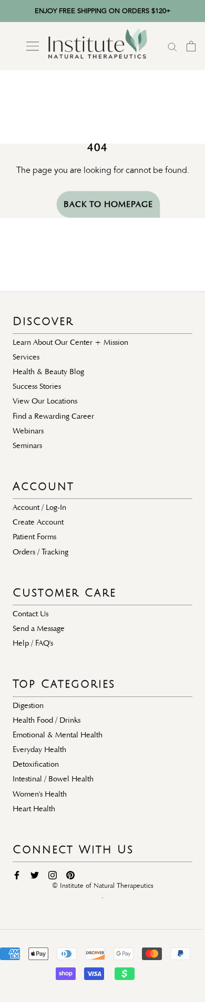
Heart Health (34, 808)
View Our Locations (45, 401)
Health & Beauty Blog (48, 371)
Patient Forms (34, 536)
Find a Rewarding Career (53, 416)
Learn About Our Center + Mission (70, 342)
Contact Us (30, 613)
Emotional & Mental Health (57, 734)
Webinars (28, 430)
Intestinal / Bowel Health (53, 778)
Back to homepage (108, 204)
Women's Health (40, 794)
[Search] (172, 46)
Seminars (27, 445)
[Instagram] (52, 874)
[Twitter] (34, 874)
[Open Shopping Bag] (191, 46)
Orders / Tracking (40, 552)
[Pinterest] (70, 874)
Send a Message (39, 628)
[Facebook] (17, 874)
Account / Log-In (39, 507)
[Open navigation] (32, 46)
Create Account (38, 522)
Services (26, 357)
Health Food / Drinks (46, 720)
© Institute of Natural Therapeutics (102, 885)
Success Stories (37, 386)
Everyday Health (39, 749)
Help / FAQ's (33, 643)
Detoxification (36, 764)
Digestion (28, 705)
